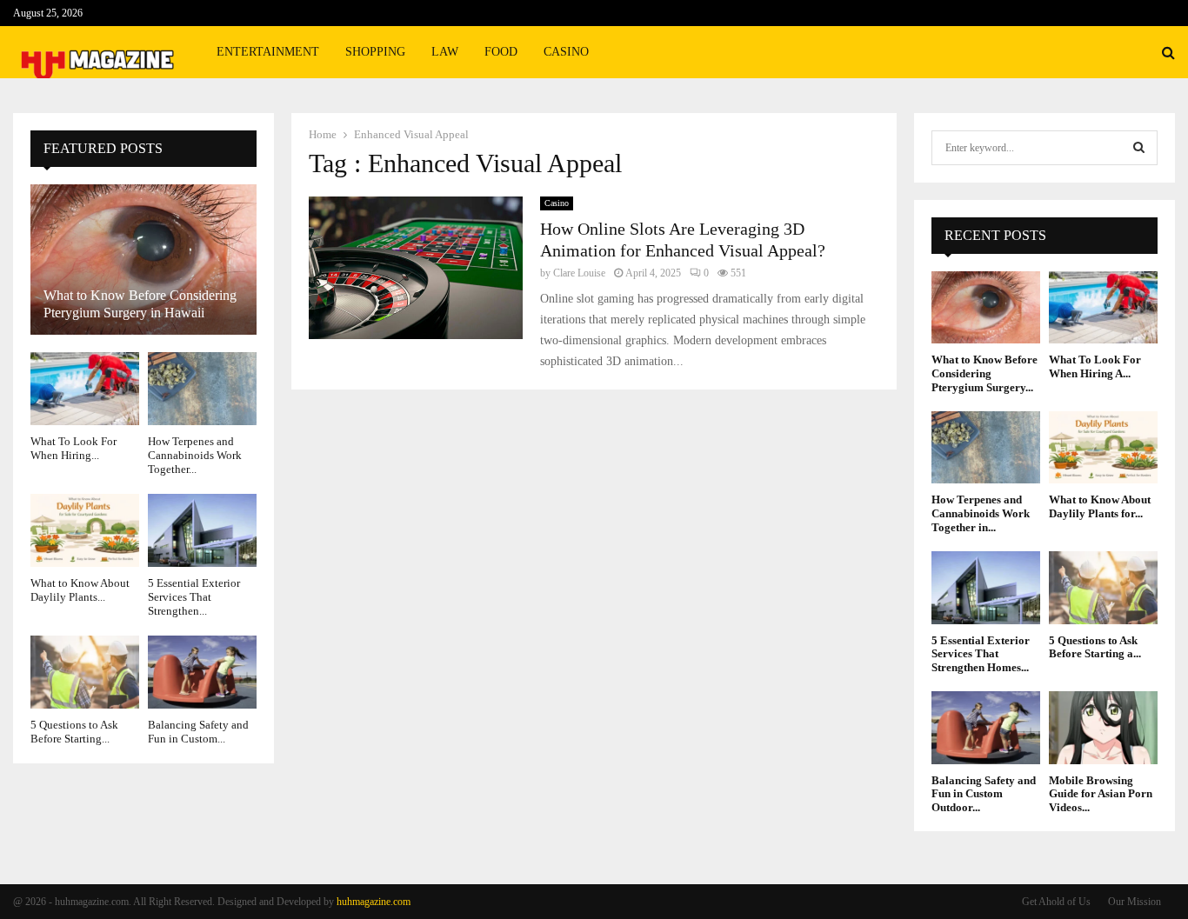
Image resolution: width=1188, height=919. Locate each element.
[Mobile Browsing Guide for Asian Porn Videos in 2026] (1103, 727)
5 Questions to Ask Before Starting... (74, 731)
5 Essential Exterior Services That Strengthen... (194, 597)
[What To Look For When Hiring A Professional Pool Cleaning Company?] (84, 388)
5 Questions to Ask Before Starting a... (1095, 647)
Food (500, 51)
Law (444, 51)
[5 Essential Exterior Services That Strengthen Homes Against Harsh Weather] (202, 530)
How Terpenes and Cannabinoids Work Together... (195, 455)
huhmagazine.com (373, 902)
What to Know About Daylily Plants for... (1100, 506)
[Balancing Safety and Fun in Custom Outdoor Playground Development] (202, 672)
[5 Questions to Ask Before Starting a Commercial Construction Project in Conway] (84, 672)
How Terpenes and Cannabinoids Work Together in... (980, 513)
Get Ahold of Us (1056, 902)
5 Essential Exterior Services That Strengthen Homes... (980, 654)
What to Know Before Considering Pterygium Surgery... (984, 373)
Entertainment (268, 51)
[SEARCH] (1139, 147)
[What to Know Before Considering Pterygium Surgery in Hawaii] (143, 259)
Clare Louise (579, 273)
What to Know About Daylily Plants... (80, 589)
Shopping (375, 51)
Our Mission (1134, 902)
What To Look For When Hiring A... (1095, 366)
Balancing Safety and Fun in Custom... (198, 731)
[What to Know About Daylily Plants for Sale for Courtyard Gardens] (84, 530)
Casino (566, 51)
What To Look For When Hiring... (73, 448)
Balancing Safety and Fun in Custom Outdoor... (983, 794)
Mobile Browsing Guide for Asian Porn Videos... (1100, 794)
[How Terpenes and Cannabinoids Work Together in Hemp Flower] (202, 388)
